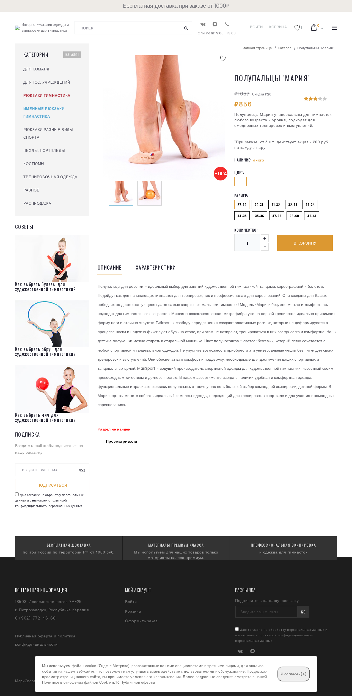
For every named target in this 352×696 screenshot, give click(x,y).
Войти (256, 27)
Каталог (72, 54)
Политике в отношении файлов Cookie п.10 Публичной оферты (98, 682)
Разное (31, 190)
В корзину (305, 243)
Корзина (278, 27)
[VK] (203, 24)
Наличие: (242, 160)
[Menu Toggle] (334, 28)
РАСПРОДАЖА (37, 203)
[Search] (186, 28)
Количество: (245, 230)
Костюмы (34, 163)
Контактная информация (41, 590)
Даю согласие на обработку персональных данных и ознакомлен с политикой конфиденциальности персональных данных (49, 500)
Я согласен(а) (293, 674)
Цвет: (239, 172)
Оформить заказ (141, 621)
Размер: (241, 195)
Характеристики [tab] (156, 268)
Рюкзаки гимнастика (46, 95)
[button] (298, 27)
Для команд (36, 69)
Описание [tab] (110, 268)
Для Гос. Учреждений (46, 82)
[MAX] (215, 24)
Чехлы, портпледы (44, 150)
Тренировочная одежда (50, 177)
